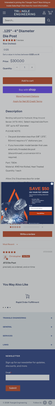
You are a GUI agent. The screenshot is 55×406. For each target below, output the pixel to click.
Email (30, 205)
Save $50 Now (40, 213)
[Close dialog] (52, 184)
